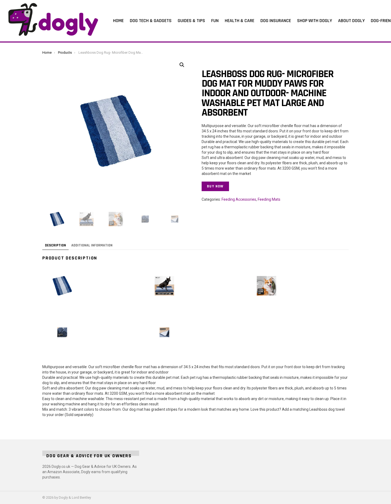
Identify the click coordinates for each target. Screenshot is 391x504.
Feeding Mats (269, 199)
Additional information (92, 245)
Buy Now (215, 186)
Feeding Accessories (239, 199)
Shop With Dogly (314, 21)
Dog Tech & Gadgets (151, 21)
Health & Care (239, 21)
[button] (182, 65)
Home (118, 21)
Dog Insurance (275, 21)
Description (55, 245)
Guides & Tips (191, 21)
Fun (215, 21)
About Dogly (351, 21)
